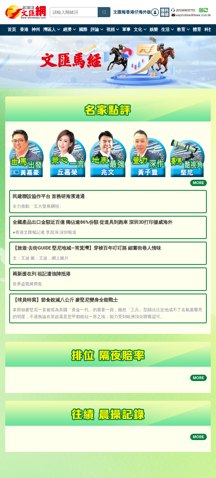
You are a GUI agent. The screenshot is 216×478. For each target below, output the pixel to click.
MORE (198, 183)
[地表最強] (108, 154)
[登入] (155, 12)
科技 (208, 29)
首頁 (12, 29)
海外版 (145, 11)
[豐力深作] (148, 153)
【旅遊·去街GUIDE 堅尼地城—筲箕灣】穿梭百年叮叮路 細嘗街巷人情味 (87, 248)
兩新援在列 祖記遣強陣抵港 (42, 273)
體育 (197, 29)
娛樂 (154, 29)
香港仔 (132, 11)
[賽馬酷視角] (188, 158)
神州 (36, 29)
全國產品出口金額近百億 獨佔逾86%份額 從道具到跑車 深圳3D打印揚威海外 (93, 222)
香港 (24, 29)
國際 (83, 29)
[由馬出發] (27, 153)
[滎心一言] (68, 153)
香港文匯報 (25, 12)
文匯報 (119, 11)
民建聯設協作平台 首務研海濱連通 (49, 196)
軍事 (126, 29)
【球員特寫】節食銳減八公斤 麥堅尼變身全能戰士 (65, 300)
